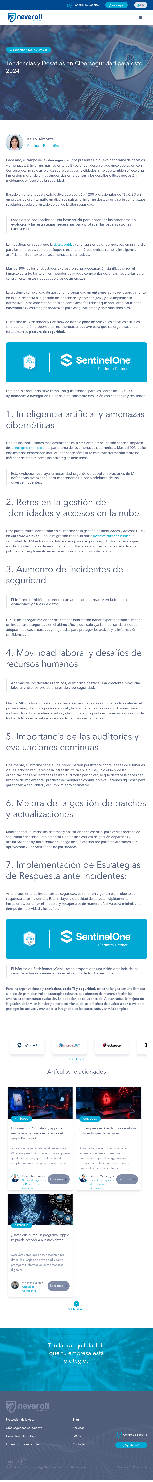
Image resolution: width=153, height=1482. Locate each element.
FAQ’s (77, 1436)
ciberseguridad (64, 244)
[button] (141, 18)
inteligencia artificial (28, 448)
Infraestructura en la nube (22, 1444)
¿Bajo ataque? (117, 5)
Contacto (79, 1444)
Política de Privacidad (132, 1467)
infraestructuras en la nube (111, 536)
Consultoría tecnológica (22, 1436)
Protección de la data (20, 1419)
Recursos (78, 1428)
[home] (25, 18)
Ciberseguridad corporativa (24, 1428)
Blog (76, 1419)
